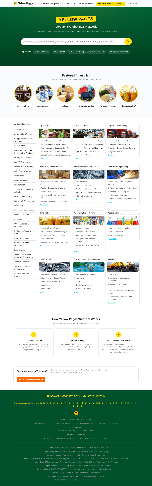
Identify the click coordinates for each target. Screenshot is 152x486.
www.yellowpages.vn (63, 423)
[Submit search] (128, 41)
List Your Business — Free (109, 4)
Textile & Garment (21, 262)
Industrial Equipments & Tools (86, 166)
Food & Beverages (22, 162)
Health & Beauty (21, 180)
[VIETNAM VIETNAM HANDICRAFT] (128, 93)
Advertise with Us (86, 4)
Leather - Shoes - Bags (23, 196)
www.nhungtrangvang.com (108, 423)
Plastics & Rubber (21, 238)
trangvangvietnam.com (42, 423)
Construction (19, 146)
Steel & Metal (19, 250)
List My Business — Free (31, 379)
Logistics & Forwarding (24, 201)
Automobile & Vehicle (23, 134)
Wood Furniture (23, 106)
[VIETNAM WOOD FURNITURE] (23, 93)
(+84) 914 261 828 (66, 472)
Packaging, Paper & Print (84, 213)
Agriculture (19, 129)
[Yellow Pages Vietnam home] (23, 3)
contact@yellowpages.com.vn (72, 372)
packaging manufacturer (119, 52)
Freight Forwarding (86, 106)
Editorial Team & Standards (65, 438)
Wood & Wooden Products (51, 166)
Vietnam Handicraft (128, 106)
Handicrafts (19, 175)
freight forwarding (77, 52)
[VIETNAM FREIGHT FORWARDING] (86, 93)
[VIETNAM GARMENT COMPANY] (44, 93)
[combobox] (48, 41)
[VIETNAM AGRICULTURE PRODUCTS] (107, 93)
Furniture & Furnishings (24, 166)
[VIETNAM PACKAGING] (65, 93)
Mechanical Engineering (24, 210)
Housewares (19, 185)
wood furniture (59, 52)
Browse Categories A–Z (53, 4)
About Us (71, 4)
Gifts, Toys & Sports (22, 171)
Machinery (18, 205)
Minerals (18, 219)
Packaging (65, 106)
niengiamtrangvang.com (85, 423)
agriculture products (97, 52)
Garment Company (44, 106)
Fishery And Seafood (23, 157)
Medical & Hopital (21, 215)
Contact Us (132, 4)
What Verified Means (87, 438)
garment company (41, 52)
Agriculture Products (108, 106)
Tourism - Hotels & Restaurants (87, 259)
